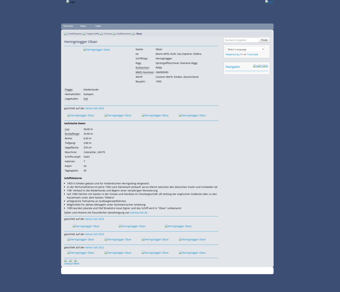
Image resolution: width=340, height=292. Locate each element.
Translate (252, 54)
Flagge (68, 89)
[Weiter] (76, 261)
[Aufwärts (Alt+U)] (255, 66)
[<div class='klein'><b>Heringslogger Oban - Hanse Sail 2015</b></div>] (97, 49)
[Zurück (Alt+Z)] (260, 66)
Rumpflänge (72, 133)
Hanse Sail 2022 (94, 247)
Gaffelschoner (124, 33)
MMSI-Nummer (145, 72)
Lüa (67, 129)
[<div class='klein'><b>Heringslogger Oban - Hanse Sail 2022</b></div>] (80, 252)
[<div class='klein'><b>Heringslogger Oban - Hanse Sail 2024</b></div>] (86, 225)
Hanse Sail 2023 (94, 234)
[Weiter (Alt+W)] (265, 66)
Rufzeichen (142, 67)
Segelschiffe (93, 33)
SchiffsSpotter (75, 33)
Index (98, 26)
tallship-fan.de (139, 212)
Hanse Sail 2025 (94, 108)
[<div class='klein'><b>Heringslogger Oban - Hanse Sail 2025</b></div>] (80, 115)
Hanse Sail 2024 (94, 219)
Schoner (108, 33)
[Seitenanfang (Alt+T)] (66, 261)
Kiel (86, 98)
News (83, 26)
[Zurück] (71, 261)
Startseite (68, 26)
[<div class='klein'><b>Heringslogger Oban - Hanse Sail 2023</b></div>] (80, 239)
